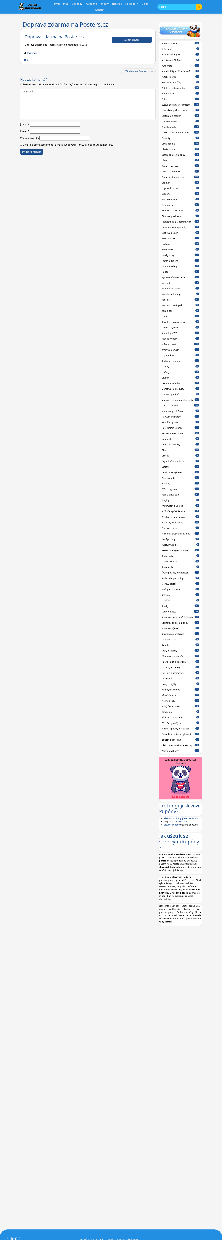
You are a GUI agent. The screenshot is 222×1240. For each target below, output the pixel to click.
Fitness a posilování (180, 216)
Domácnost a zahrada (180, 177)
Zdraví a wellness (180, 750)
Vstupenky (180, 711)
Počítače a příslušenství (180, 511)
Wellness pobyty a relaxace (180, 728)
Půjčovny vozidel (180, 544)
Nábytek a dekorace (180, 416)
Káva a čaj (180, 310)
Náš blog (130, 3)
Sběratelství (180, 567)
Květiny (180, 366)
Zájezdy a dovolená (180, 739)
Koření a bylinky (180, 327)
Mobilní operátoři (180, 394)
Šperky (180, 606)
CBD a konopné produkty (180, 110)
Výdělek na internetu (180, 717)
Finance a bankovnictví (180, 210)
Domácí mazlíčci (180, 166)
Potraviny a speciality (180, 522)
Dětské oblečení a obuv (180, 154)
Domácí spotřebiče (180, 171)
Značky (105, 3)
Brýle (180, 99)
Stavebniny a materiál (180, 633)
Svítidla (180, 645)
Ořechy (180, 455)
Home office (180, 249)
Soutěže (180, 600)
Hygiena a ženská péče (180, 277)
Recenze (117, 3)
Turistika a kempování (180, 672)
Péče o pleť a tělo (180, 494)
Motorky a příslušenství (180, 411)
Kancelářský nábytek (180, 305)
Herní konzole (180, 238)
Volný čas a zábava (180, 706)
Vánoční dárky (180, 695)
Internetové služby (180, 288)
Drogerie (180, 193)
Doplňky (180, 182)
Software (180, 595)
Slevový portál (180, 583)
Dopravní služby (180, 188)
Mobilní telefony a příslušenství (180, 400)
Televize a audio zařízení (180, 661)
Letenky (180, 377)
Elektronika (180, 205)
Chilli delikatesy (180, 121)
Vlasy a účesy (180, 700)
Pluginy (180, 500)
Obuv (180, 450)
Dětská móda (180, 149)
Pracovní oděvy (180, 528)
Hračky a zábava (180, 260)
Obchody (77, 3)
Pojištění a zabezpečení (180, 517)
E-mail (24, 131)
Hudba (180, 271)
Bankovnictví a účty (180, 82)
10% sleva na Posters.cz (137, 71)
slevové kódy (181, 821)
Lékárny (180, 372)
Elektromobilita (180, 199)
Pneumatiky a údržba (180, 505)
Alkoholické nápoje (180, 54)
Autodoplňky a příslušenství (180, 71)
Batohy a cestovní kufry (180, 88)
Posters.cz (32, 52)
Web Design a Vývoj (180, 723)
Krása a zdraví (180, 344)
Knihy (180, 316)
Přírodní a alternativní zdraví (180, 533)
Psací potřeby (180, 539)
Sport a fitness (180, 611)
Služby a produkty (180, 589)
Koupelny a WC (180, 333)
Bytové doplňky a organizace (180, 104)
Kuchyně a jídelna (180, 361)
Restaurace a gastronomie (180, 550)
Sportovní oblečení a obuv (180, 622)
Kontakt (99, 9)
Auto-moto (180, 65)
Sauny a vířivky (180, 561)
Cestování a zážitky (180, 115)
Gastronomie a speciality (180, 227)
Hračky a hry (180, 255)
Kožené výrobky (180, 338)
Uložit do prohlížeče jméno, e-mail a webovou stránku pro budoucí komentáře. (68, 144)
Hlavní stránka (60, 3)
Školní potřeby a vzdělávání (180, 572)
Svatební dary (180, 639)
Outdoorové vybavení (180, 472)
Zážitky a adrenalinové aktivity (180, 745)
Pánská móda (180, 478)
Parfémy (180, 483)
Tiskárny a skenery (180, 667)
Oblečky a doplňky (180, 444)
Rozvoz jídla (180, 556)
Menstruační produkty (180, 388)
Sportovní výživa (180, 628)
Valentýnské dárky (180, 689)
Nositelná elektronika (180, 433)
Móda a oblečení (180, 405)
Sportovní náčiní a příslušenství (180, 617)
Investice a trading (180, 294)
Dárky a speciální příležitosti (180, 132)
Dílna (180, 160)
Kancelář (180, 299)
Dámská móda (180, 127)
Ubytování (180, 678)
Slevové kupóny (172, 824)
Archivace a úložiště (180, 60)
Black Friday (180, 93)
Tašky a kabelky (180, 650)
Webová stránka (29, 138)
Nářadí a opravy (180, 422)
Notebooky (180, 439)
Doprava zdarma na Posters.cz (55, 36)
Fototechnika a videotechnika (180, 221)
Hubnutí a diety (180, 266)
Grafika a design (180, 232)
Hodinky (180, 244)
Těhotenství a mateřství (180, 656)
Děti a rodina (180, 143)
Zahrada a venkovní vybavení (180, 734)
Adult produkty (180, 43)
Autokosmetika (180, 76)
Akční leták (180, 49)
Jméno (24, 124)
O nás (145, 3)
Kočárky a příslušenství (180, 322)
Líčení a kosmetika (180, 383)
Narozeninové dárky (180, 427)
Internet (180, 283)
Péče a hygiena (180, 489)
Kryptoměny (180, 355)
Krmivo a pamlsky (180, 349)
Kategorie (91, 3)
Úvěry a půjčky (180, 684)
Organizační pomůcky (180, 461)
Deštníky (180, 138)
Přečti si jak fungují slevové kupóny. (182, 818)
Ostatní (180, 466)
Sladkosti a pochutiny (180, 578)
